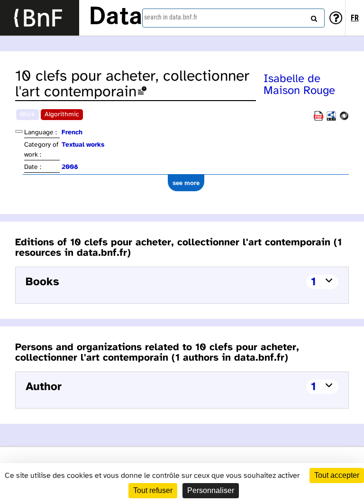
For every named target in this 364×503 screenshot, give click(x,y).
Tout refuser (153, 490)
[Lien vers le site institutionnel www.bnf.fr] (39, 18)
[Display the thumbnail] (19, 131)
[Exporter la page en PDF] (318, 118)
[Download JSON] (344, 118)
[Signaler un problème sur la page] (142, 92)
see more (186, 182)
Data (116, 17)
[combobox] (233, 18)
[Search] (313, 16)
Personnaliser (210, 490)
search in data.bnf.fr (170, 17)
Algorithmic (62, 114)
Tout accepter (336, 475)
